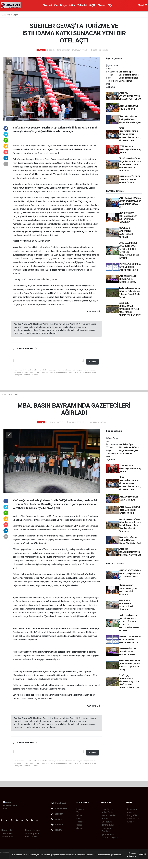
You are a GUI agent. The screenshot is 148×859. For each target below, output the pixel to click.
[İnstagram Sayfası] (13, 820)
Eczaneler (106, 818)
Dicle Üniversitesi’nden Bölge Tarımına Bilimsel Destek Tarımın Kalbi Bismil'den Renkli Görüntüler (130, 164)
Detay (133, 853)
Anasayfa (6, 15)
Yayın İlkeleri (6, 833)
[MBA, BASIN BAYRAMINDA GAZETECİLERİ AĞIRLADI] (51, 461)
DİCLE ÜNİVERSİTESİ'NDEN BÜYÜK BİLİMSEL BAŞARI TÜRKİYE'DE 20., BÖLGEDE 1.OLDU (130, 134)
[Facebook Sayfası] (2, 820)
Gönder (92, 362)
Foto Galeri (60, 803)
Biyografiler (132, 815)
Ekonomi (47, 5)
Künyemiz (59, 824)
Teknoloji (82, 5)
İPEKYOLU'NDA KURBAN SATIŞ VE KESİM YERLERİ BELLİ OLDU (130, 267)
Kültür (72, 5)
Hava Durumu (108, 809)
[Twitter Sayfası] (7, 820)
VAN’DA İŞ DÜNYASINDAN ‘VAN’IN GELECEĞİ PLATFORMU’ (130, 96)
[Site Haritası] (33, 820)
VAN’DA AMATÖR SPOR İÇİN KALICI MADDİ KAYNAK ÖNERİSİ (129, 179)
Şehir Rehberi (108, 834)
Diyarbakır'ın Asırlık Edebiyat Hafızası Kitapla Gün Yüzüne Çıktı (130, 119)
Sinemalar (106, 828)
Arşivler (58, 819)
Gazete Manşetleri (110, 837)
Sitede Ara (132, 809)
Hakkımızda (6, 830)
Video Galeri (61, 808)
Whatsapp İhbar (32, 833)
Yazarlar (58, 814)
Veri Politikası (7, 836)
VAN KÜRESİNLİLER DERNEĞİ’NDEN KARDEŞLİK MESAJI (128, 279)
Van (56, 5)
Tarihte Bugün (108, 825)
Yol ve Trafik (107, 812)
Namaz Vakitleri (109, 815)
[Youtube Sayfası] (18, 820)
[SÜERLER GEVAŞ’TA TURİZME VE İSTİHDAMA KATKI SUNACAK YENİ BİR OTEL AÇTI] (51, 88)
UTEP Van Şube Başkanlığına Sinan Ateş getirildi (130, 149)
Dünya (63, 5)
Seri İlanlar (106, 831)
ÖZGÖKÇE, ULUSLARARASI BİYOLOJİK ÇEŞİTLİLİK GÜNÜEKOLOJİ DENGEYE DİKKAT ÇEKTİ (130, 309)
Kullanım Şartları (32, 830)
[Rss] (28, 820)
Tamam (132, 856)
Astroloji (130, 822)
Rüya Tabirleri (133, 818)
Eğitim (15, 394)
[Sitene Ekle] (38, 820)
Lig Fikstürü (107, 822)
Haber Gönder (31, 836)
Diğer (111, 5)
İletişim (58, 830)
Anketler (131, 812)
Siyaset (102, 5)
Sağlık (92, 5)
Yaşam (15, 15)
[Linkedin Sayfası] (23, 820)
